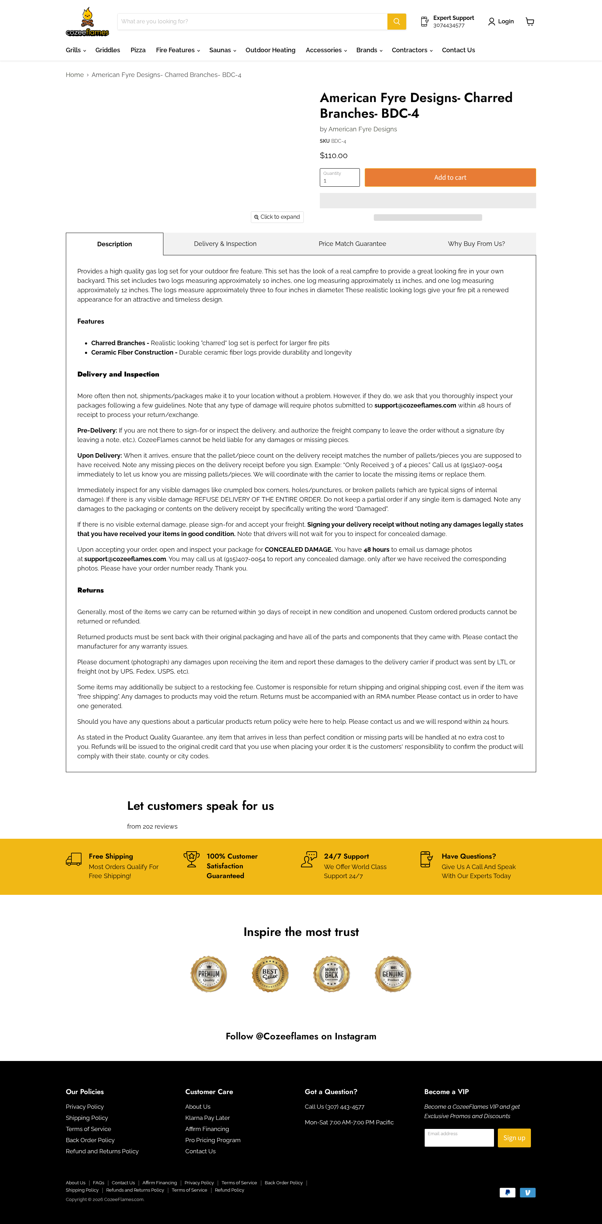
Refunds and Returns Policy (135, 1190)
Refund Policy (229, 1190)
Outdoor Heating (270, 50)
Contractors (410, 50)
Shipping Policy (87, 1117)
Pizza (138, 50)
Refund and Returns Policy (102, 1151)
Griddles (107, 50)
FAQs (98, 1182)
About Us (197, 1106)
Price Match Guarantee (352, 243)
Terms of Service (88, 1128)
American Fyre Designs (363, 129)
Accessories (324, 50)
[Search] (396, 22)
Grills (74, 50)
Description (114, 244)
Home (75, 74)
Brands (367, 50)
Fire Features (176, 50)
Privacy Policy (85, 1106)
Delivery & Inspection (225, 243)
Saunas (220, 50)
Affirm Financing (207, 1128)
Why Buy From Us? (476, 243)
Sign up (514, 1138)
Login (506, 21)
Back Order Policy (90, 1140)
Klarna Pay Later (207, 1117)
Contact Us (458, 50)
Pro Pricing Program (213, 1140)
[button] (428, 200)
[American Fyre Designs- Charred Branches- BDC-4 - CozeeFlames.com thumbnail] (79, 101)
